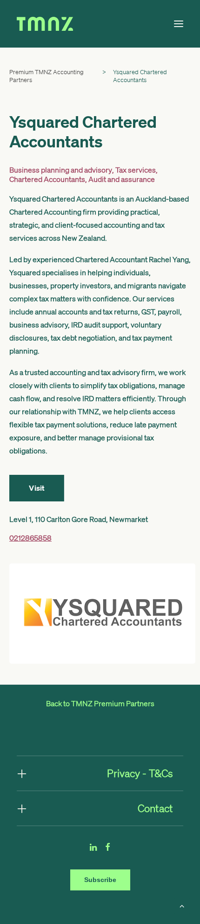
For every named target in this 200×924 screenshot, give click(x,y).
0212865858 (30, 537)
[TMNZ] (67, 24)
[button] (178, 24)
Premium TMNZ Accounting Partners (46, 76)
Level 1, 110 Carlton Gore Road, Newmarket (78, 519)
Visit (36, 488)
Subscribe (100, 879)
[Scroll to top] (182, 905)
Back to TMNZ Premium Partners (100, 703)
